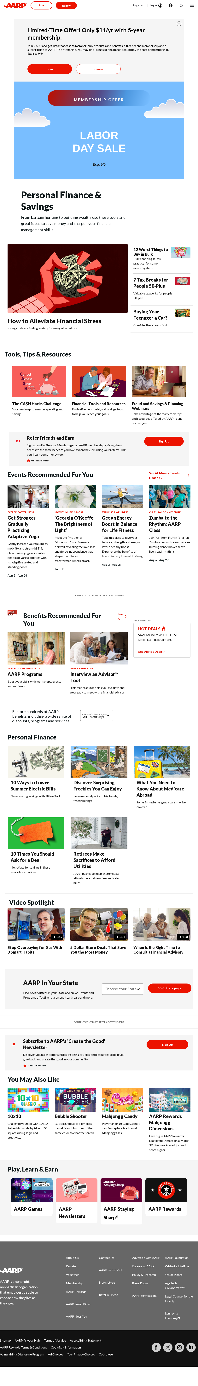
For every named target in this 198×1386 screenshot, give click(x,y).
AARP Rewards (164, 1209)
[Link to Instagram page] (179, 1347)
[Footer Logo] (21, 1270)
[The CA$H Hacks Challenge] (39, 381)
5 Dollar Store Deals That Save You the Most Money (98, 949)
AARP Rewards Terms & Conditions (23, 1347)
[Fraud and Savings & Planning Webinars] (159, 381)
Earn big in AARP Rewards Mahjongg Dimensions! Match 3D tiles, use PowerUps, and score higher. (169, 1143)
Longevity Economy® (172, 1315)
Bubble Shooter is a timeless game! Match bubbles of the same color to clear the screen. (75, 1128)
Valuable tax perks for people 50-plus (152, 295)
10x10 (14, 1116)
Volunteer (72, 1274)
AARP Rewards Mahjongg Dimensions (165, 1122)
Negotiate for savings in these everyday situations (30, 869)
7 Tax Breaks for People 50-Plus (150, 283)
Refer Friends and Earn (50, 438)
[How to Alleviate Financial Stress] (68, 278)
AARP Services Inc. (144, 1295)
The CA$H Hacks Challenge (36, 403)
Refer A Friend (108, 1295)
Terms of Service (55, 1340)
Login (153, 5)
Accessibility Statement (85, 1340)
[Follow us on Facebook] (156, 1347)
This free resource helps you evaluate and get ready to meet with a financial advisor (97, 690)
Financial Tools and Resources (98, 403)
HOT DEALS (149, 628)
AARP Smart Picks (78, 1304)
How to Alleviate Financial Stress (55, 321)
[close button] (179, 24)
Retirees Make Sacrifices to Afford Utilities (94, 860)
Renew (98, 69)
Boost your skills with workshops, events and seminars (34, 684)
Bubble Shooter (71, 1116)
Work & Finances (81, 668)
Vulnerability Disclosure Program (22, 1354)
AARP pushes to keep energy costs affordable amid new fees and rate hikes (96, 878)
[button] (181, 5)
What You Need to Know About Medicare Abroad (160, 789)
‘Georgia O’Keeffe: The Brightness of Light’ (75, 524)
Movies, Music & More (69, 512)
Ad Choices (55, 1354)
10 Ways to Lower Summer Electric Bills (33, 785)
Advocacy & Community (24, 668)
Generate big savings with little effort (35, 796)
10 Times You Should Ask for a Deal (32, 857)
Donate (71, 1266)
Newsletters (107, 1282)
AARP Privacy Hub (27, 1340)
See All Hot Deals (150, 651)
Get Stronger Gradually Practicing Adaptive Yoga (23, 527)
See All (120, 616)
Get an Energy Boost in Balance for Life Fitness (119, 524)
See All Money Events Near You (164, 475)
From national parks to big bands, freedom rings (95, 798)
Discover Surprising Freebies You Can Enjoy (97, 785)
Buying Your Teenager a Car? (150, 315)
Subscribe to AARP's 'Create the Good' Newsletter (64, 1044)
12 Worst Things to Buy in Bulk (150, 251)
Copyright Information (66, 1347)
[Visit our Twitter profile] (167, 1347)
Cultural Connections (165, 512)
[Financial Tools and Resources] (99, 381)
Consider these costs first (150, 325)
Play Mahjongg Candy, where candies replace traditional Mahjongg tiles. (121, 1128)
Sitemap (5, 1340)
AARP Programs (25, 674)
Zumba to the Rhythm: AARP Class (165, 524)
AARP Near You (76, 1316)
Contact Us (106, 1257)
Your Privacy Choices (81, 1354)
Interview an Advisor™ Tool (94, 677)
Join (50, 69)
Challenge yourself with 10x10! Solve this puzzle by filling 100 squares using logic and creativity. (28, 1130)
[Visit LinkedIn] (191, 1347)
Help (170, 5)
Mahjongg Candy (119, 1116)
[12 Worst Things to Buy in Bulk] (180, 258)
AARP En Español (110, 1270)
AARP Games (28, 1209)
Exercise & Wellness (21, 512)
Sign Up (164, 441)
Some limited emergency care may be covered (161, 804)
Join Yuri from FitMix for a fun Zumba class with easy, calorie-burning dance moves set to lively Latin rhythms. (169, 544)
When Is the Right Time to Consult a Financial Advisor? (158, 949)
